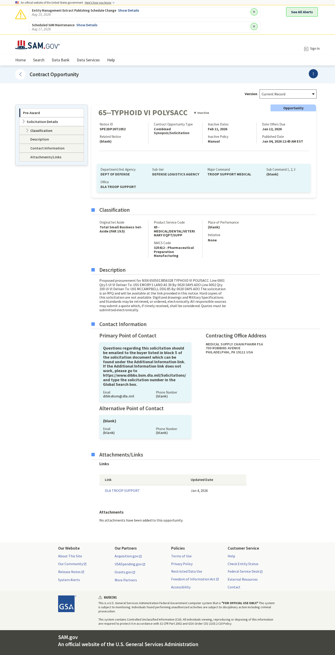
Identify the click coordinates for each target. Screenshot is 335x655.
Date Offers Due (273, 124)
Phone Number (166, 392)
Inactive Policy (218, 136)
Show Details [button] (128, 10)
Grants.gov (123, 572)
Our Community (70, 564)
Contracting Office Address (236, 336)
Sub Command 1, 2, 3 (280, 169)
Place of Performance (223, 222)
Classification (114, 210)
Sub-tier (158, 169)
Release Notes (69, 572)
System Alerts (69, 579)
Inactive (203, 113)
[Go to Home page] (37, 46)
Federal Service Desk (243, 571)
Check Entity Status (243, 563)
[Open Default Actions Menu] (313, 73)
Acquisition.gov (126, 556)
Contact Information (123, 324)
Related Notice (110, 136)
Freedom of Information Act (193, 579)
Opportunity (293, 108)
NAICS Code (162, 243)
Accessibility (181, 587)
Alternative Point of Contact (131, 408)
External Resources (243, 579)
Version (251, 94)
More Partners (126, 580)
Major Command (218, 169)
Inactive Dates (218, 124)
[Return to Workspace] (20, 74)
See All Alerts (302, 12)
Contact (234, 587)
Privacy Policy (182, 563)
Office (104, 182)
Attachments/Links (121, 455)
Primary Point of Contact (127, 336)
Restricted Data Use (186, 571)
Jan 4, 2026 (199, 490)
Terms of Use (181, 556)
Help (231, 556)
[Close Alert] (254, 12)
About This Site (70, 556)
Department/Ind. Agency (118, 169)
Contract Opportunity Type (173, 124)
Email (106, 392)
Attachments (111, 512)
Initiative (214, 235)
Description (112, 270)
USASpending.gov (128, 564)
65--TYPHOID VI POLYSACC (143, 112)
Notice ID (106, 124)
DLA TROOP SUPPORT (122, 490)
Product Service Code (169, 222)
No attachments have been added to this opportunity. (141, 520)
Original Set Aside (112, 222)
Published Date (273, 136)
